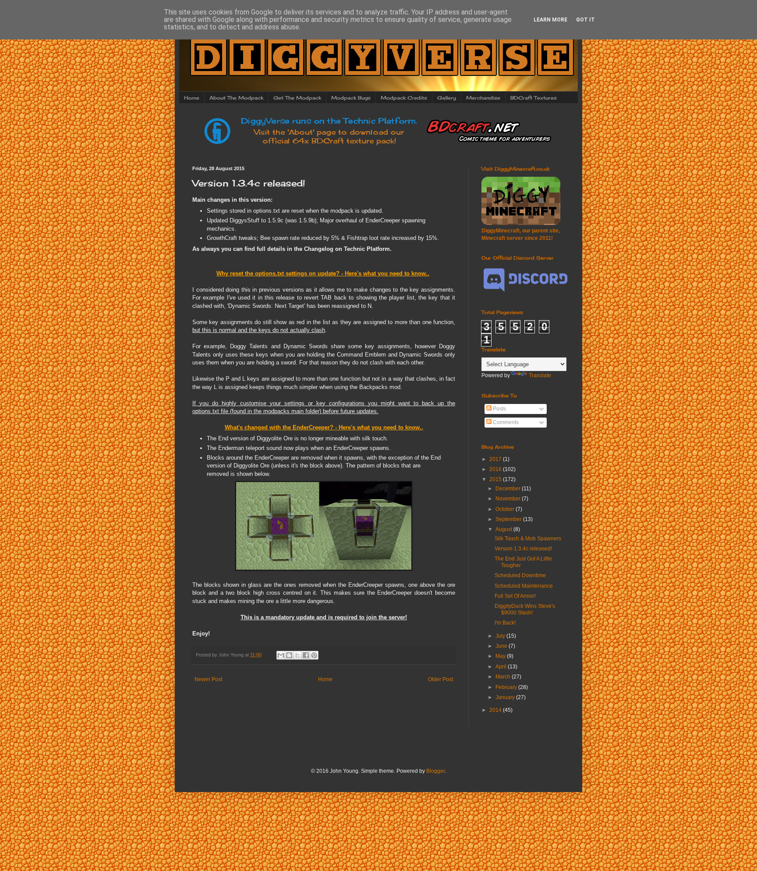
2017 (496, 459)
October (505, 509)
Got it (585, 20)
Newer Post (208, 679)
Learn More (550, 20)
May (501, 656)
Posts (499, 409)
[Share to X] (297, 655)
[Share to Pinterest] (314, 655)
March (503, 677)
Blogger (435, 771)
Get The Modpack (297, 98)
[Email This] (280, 655)
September (509, 519)
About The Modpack (236, 98)
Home (191, 98)
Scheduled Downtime (520, 575)
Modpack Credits (404, 98)
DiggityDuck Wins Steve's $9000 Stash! (525, 609)
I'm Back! (505, 623)
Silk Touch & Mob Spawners (528, 538)
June (502, 646)
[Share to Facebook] (305, 655)
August (504, 529)
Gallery (446, 98)
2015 (496, 479)
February (506, 687)
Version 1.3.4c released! (523, 549)
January (505, 697)
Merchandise (483, 98)
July (500, 636)
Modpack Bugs (351, 98)
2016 (496, 469)
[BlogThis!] (289, 655)
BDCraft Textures (533, 98)
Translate (540, 375)
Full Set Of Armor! (515, 596)
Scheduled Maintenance (524, 586)
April (501, 667)
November (508, 499)
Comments (505, 422)
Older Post (440, 679)
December (508, 488)
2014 (496, 710)
